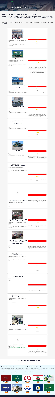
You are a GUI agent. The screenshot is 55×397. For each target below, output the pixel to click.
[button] (44, 2)
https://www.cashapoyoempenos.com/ (14, 90)
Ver (48, 392)
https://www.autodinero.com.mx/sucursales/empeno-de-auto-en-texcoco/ (17, 347)
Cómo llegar (37, 39)
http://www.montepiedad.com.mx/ (13, 110)
